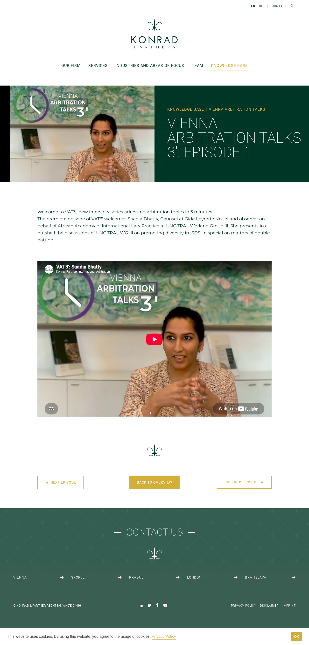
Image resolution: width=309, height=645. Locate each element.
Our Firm (71, 65)
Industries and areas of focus (149, 65)
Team (197, 65)
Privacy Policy (243, 605)
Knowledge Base (229, 65)
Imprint (289, 605)
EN (253, 6)
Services (98, 65)
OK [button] (296, 636)
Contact (279, 6)
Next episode (60, 482)
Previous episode (244, 482)
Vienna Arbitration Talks (237, 109)
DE (261, 6)
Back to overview (154, 482)
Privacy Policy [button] (164, 636)
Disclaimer (269, 605)
